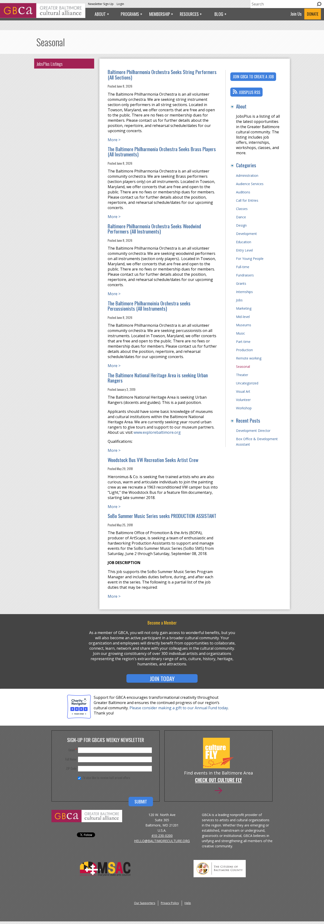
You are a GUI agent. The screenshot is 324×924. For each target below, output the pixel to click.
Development (246, 233)
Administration (247, 175)
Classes (242, 208)
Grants (241, 283)
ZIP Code (71, 768)
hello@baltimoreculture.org (162, 841)
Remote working (248, 358)
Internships (244, 291)
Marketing (243, 308)
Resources (189, 14)
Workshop (244, 408)
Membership (159, 14)
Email (73, 749)
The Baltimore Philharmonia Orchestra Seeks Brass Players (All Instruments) (162, 151)
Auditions (243, 192)
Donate (312, 14)
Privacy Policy (170, 903)
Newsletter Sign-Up (101, 4)
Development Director (253, 430)
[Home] (42, 16)
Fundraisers (245, 275)
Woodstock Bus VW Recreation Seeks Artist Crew (153, 459)
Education (243, 242)
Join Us (295, 14)
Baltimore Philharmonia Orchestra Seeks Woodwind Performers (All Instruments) (154, 228)
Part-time (243, 341)
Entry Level (244, 250)
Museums (243, 325)
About (100, 14)
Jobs (239, 300)
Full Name (71, 759)
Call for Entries (247, 200)
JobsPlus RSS (249, 92)
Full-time (242, 267)
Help (188, 903)
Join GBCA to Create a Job (253, 76)
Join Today (162, 678)
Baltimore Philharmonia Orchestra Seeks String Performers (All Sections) (162, 74)
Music (240, 333)
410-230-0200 (162, 835)
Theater (242, 375)
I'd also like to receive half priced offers (106, 777)
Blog (218, 14)
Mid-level (243, 316)
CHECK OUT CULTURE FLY (218, 780)
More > (114, 139)
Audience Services (250, 184)
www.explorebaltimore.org (157, 432)
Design (241, 225)
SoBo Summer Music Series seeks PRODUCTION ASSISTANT (162, 515)
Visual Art (243, 391)
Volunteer (243, 399)
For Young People (250, 258)
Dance (241, 217)
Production (244, 350)
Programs (130, 14)
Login (120, 4)
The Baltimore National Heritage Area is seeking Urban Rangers (158, 377)
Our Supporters (144, 903)
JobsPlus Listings (50, 63)
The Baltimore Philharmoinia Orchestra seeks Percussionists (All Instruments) (149, 305)
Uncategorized (247, 383)
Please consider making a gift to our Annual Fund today (179, 707)
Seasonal (243, 366)
